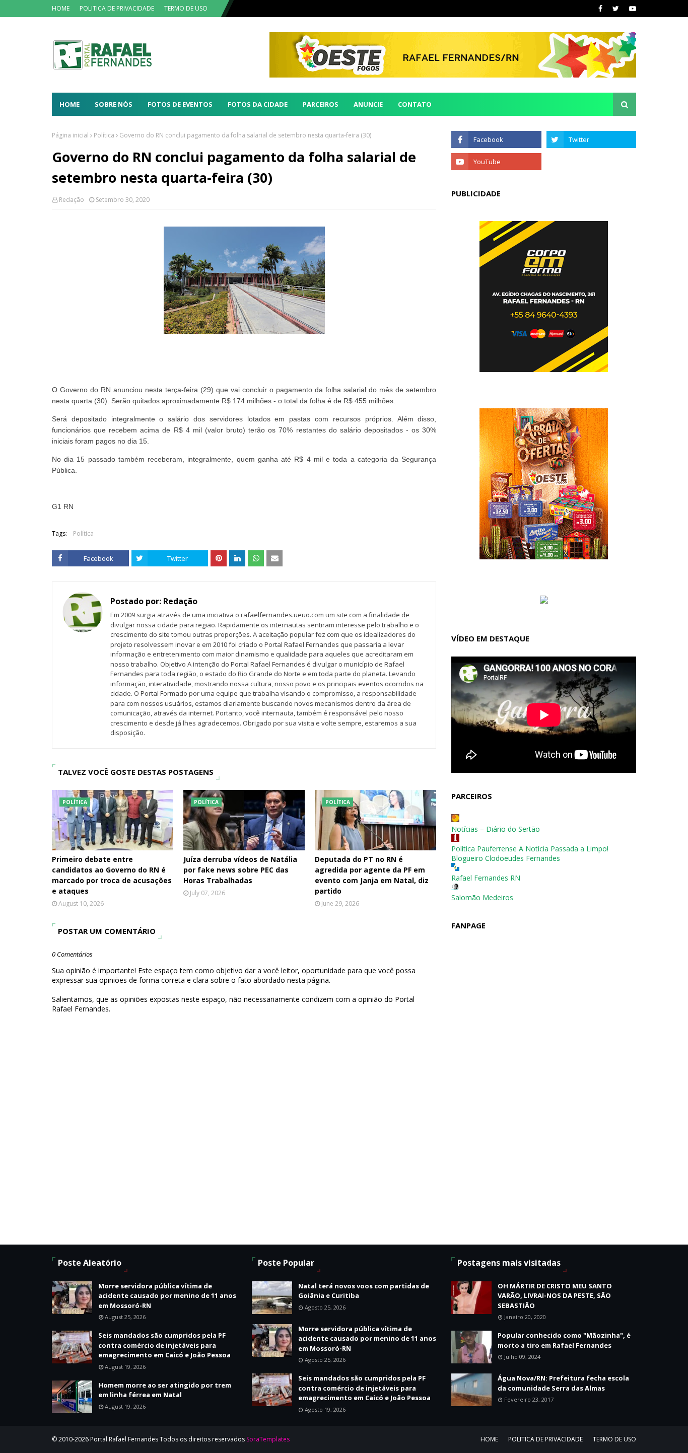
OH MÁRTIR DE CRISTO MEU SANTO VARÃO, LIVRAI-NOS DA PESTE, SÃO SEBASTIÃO (555, 1295)
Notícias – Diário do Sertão (495, 829)
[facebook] (600, 8)
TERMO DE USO (186, 8)
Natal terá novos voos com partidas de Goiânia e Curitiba (363, 1290)
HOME (61, 8)
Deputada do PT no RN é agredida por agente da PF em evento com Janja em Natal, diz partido (372, 875)
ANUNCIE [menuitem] (368, 104)
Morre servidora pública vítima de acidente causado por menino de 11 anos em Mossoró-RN (167, 1295)
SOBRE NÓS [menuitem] (113, 104)
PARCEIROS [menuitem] (320, 104)
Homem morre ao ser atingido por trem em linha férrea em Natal (164, 1390)
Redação (71, 199)
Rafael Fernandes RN (485, 878)
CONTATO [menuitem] (415, 104)
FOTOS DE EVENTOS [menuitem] (180, 104)
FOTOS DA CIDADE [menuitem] (258, 104)
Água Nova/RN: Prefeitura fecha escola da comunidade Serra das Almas (563, 1383)
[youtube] (631, 8)
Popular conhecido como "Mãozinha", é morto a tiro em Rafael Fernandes (564, 1340)
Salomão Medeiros (482, 897)
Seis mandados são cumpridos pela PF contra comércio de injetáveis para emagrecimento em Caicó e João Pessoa (164, 1345)
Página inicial (70, 135)
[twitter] (616, 8)
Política (104, 135)
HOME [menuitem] (69, 104)
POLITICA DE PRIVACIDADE (117, 8)
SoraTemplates (268, 1439)
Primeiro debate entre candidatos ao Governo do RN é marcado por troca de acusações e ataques (112, 875)
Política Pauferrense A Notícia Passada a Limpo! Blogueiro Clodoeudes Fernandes (529, 853)
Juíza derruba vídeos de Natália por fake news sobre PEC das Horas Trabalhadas (240, 869)
